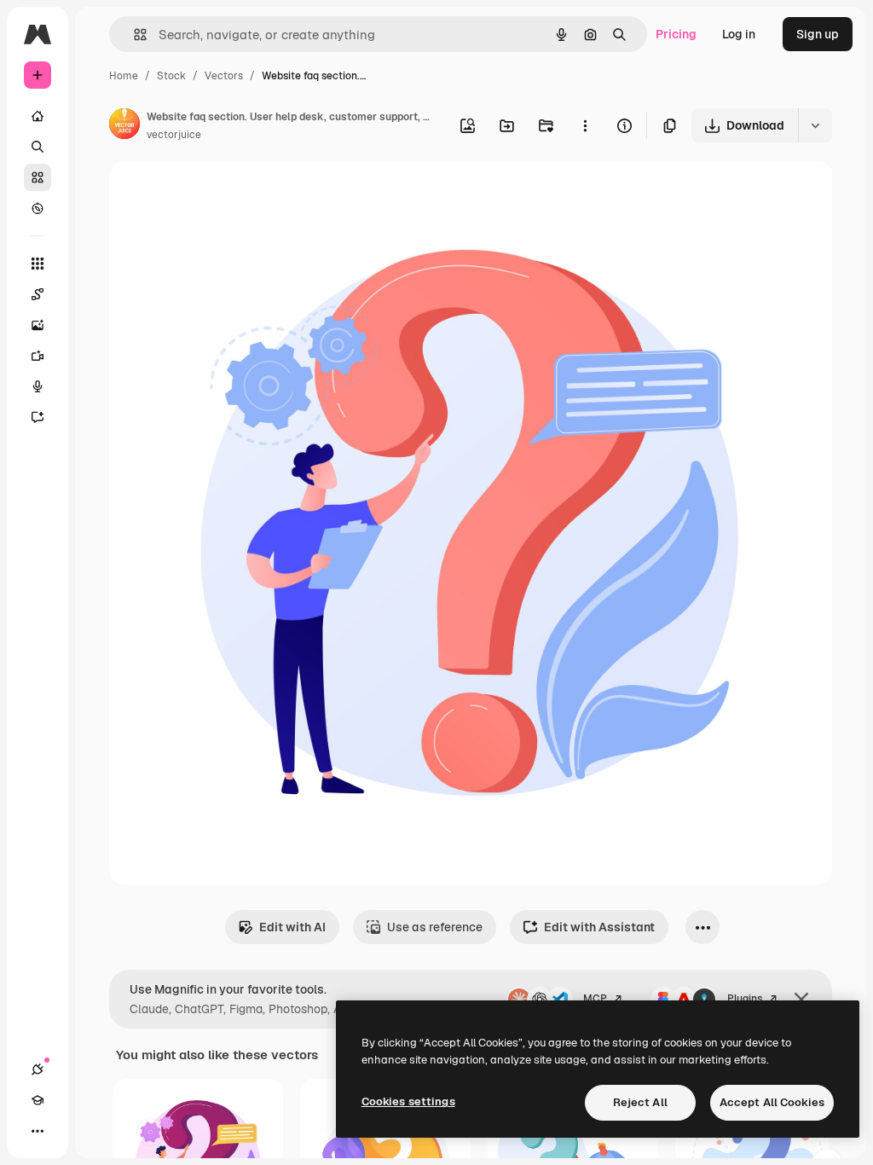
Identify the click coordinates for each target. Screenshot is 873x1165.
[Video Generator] (37, 355)
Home (123, 76)
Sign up (817, 34)
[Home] (37, 116)
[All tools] (37, 263)
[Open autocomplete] (133, 34)
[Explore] (37, 208)
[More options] (585, 125)
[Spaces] (37, 294)
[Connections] (37, 1069)
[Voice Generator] (37, 386)
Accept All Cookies (772, 1102)
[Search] (37, 146)
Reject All (640, 1102)
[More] (37, 1131)
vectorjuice (174, 135)
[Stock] (37, 177)
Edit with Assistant (599, 927)
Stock (171, 76)
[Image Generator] (37, 325)
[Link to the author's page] (124, 126)
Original (218, 194)
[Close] (801, 999)
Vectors (224, 76)
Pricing (676, 34)
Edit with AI (292, 927)
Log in (738, 34)
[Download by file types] (815, 125)
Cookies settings (408, 1101)
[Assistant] (37, 417)
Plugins (744, 999)
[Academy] (37, 1100)
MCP (595, 999)
